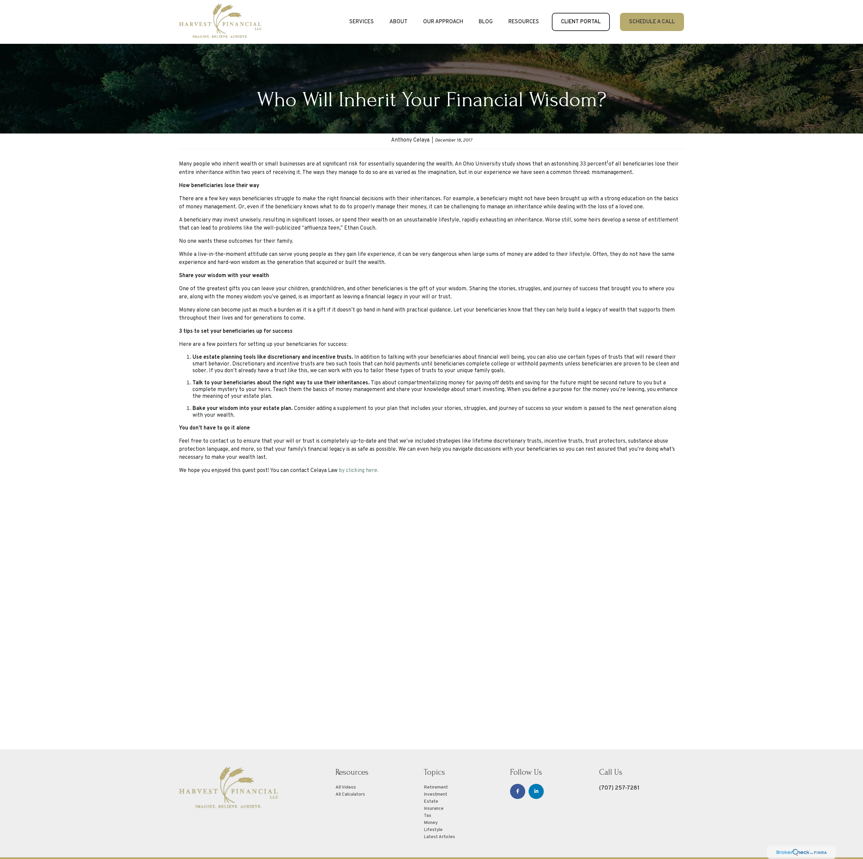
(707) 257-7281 (619, 788)
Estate (431, 801)
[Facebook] (517, 791)
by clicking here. (359, 470)
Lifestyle (433, 830)
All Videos (345, 787)
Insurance (434, 808)
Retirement (436, 787)
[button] (362, 22)
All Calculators (350, 794)
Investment (435, 794)
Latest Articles (439, 837)
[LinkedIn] (536, 791)
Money (431, 823)
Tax (427, 816)
